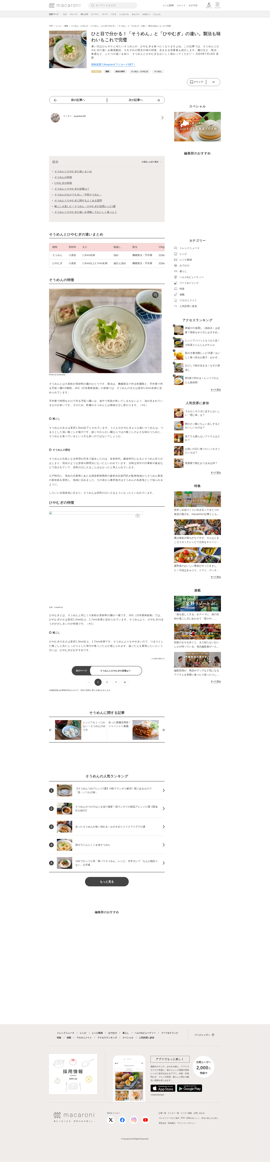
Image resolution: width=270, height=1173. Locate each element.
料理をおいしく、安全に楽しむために (202, 1118)
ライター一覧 (173, 1113)
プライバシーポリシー (186, 1123)
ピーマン (95, 14)
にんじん (157, 14)
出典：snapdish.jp (56, 607)
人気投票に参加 (146, 1037)
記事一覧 (162, 1113)
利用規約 (171, 1123)
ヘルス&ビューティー (145, 1033)
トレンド (181, 5)
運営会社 (162, 1123)
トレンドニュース (65, 1033)
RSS (183, 1118)
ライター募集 (186, 1113)
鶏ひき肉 (84, 14)
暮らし (125, 1033)
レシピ (83, 1033)
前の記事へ (78, 99)
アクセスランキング (107, 1037)
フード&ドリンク (169, 1033)
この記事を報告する (158, 658)
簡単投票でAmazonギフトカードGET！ (113, 64)
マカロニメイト (84, 1037)
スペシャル (127, 1037)
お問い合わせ (199, 1113)
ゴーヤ (105, 14)
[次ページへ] (124, 682)
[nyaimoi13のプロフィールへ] (107, 117)
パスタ (113, 14)
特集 (59, 1037)
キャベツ (74, 14)
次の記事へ (136, 99)
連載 (69, 1037)
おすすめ (193, 5)
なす (65, 14)
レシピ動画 (168, 5)
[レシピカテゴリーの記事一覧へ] (96, 71)
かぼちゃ (146, 14)
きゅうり (135, 14)
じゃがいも (124, 14)
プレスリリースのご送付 (169, 1118)
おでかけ (112, 1033)
